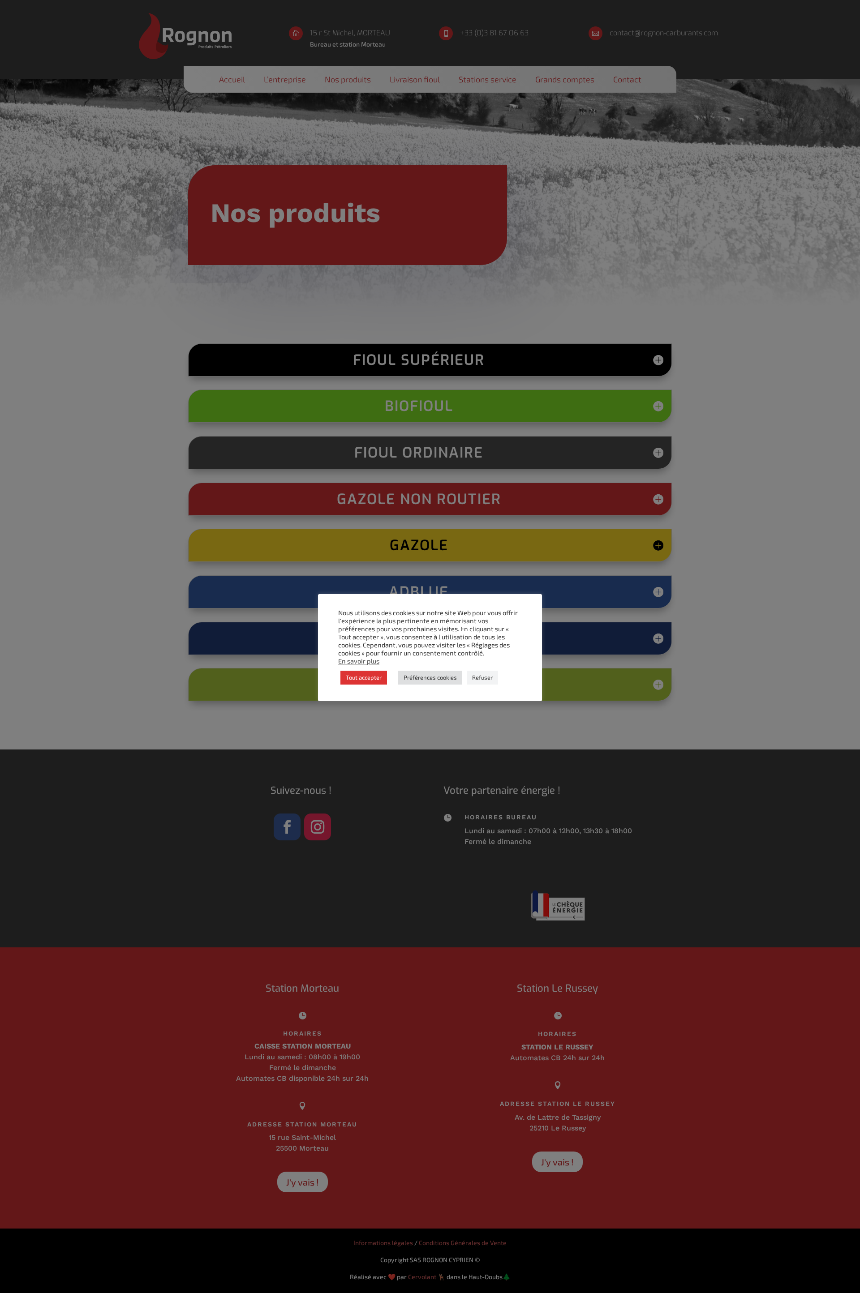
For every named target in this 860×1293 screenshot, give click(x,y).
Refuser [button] (482, 677)
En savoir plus (358, 661)
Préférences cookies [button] (430, 677)
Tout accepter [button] (364, 677)
